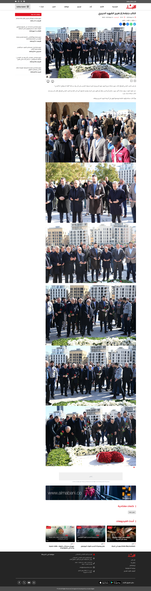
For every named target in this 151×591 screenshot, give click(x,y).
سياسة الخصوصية (130, 568)
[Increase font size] (135, 81)
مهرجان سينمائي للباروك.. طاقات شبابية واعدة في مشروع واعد (61, 547)
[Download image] (47, 76)
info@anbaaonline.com (86, 567)
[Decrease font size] (131, 81)
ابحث (42, 7)
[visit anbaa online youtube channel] (29, 583)
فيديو (79, 7)
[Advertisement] (91, 476)
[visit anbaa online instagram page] (34, 583)
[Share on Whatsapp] (131, 24)
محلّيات (133, 20)
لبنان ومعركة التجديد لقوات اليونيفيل (93, 546)
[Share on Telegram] (134, 24)
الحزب (54, 7)
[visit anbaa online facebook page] (19, 583)
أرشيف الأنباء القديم (129, 571)
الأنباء (128, 20)
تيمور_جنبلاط (132, 512)
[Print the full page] (52, 81)
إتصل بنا (133, 562)
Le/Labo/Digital (90, 589)
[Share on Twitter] (124, 24)
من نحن (133, 559)
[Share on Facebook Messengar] (127, 24)
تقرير (133, 544)
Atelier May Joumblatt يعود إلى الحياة (123, 546)
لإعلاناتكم (132, 565)
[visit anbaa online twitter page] (24, 583)
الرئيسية (115, 7)
